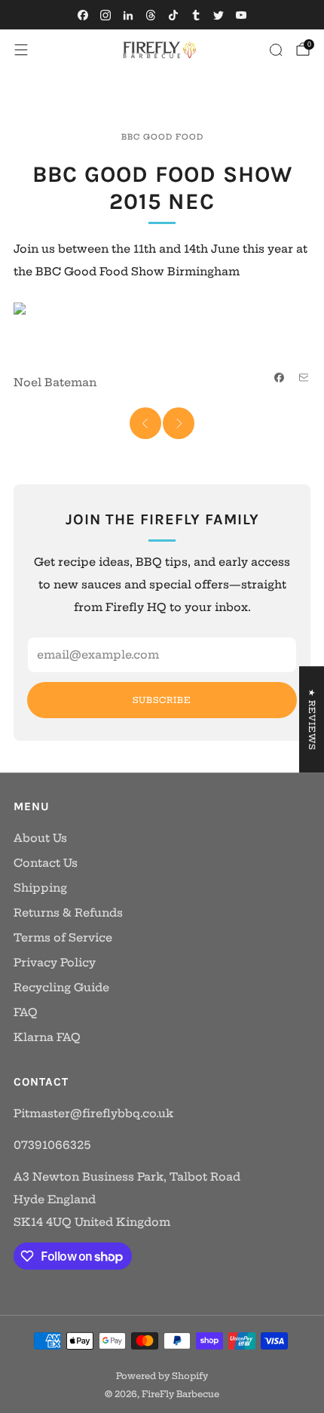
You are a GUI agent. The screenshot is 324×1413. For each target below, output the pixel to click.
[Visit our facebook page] (83, 15)
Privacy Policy (55, 962)
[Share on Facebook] (279, 378)
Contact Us (46, 863)
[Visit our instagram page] (105, 15)
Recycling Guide (61, 987)
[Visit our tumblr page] (196, 15)
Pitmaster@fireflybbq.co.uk (93, 1113)
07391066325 (52, 1145)
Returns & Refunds (68, 913)
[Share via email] (303, 378)
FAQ (26, 1012)
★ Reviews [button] (312, 719)
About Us (40, 838)
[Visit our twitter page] (218, 15)
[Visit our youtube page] (241, 15)
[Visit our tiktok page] (173, 15)
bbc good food (162, 137)
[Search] (275, 49)
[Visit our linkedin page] (128, 15)
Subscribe (162, 700)
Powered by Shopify (162, 1376)
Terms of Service (63, 938)
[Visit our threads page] (150, 15)
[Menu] (21, 49)
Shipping (40, 888)
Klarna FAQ (47, 1037)
